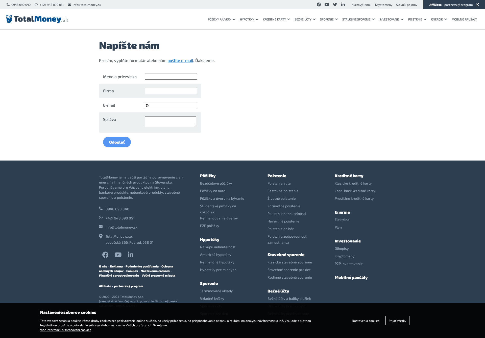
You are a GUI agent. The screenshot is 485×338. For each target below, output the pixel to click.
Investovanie (389, 19)
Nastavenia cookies (155, 271)
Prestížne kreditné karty (354, 198)
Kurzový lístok (361, 4)
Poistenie (415, 19)
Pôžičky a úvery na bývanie (222, 198)
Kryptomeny (383, 4)
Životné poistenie (282, 198)
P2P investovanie (349, 263)
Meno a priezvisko (120, 76)
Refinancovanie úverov (219, 218)
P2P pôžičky (209, 225)
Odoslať (117, 142)
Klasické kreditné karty (353, 183)
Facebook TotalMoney (105, 255)
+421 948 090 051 (52, 4)
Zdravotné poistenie (284, 206)
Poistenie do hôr (281, 229)
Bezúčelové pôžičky (216, 183)
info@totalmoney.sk (87, 4)
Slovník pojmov (406, 4)
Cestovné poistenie (283, 191)
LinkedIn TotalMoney (130, 255)
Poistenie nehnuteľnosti (287, 213)
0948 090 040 (21, 4)
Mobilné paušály (464, 19)
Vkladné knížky (212, 298)
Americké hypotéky (215, 254)
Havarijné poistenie (283, 221)
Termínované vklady (216, 291)
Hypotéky (247, 19)
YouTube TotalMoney (118, 255)
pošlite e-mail (180, 60)
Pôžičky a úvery (219, 19)
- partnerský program (451, 4)
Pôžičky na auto (212, 191)
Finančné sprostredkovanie (119, 275)
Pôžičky (208, 175)
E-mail (109, 105)
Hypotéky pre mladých (218, 269)
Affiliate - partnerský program (121, 286)
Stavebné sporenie (356, 19)
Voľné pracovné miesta (158, 275)
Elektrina (342, 219)
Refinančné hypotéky (217, 262)
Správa (109, 119)
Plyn (338, 227)
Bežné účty (303, 19)
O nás (103, 266)
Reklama (116, 266)
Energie (437, 19)
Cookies (132, 271)
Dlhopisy (342, 248)
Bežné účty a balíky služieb (289, 298)
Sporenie (326, 19)
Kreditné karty (274, 19)
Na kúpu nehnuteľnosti (218, 247)
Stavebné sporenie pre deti (289, 269)
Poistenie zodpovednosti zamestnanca (287, 239)
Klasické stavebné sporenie (290, 262)
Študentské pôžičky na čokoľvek (218, 209)
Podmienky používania (142, 266)
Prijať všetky (397, 320)
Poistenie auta (279, 183)
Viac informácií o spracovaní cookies (65, 329)
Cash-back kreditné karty (355, 191)
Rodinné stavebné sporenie (290, 277)
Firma (108, 90)
